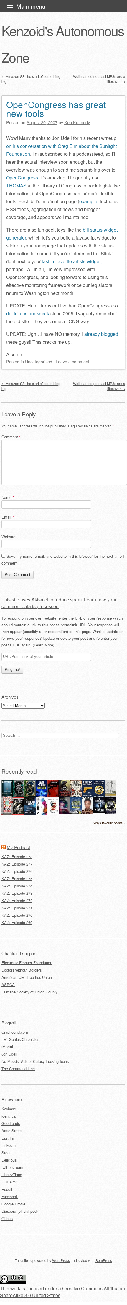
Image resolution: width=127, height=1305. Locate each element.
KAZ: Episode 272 (16, 900)
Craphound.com (14, 1032)
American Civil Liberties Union (26, 977)
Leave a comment (72, 361)
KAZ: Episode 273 (16, 893)
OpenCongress (22, 177)
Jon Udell (9, 1054)
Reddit (6, 1189)
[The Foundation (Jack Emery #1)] (99, 811)
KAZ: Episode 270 (16, 915)
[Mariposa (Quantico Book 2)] (18, 813)
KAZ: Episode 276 (16, 871)
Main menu (30, 6)
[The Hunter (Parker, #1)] (53, 796)
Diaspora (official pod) (19, 1211)
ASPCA (8, 984)
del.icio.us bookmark (27, 313)
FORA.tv (8, 1182)
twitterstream (12, 1167)
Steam (7, 1152)
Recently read (19, 771)
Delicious (9, 1160)
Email (7, 517)
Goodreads (10, 1123)
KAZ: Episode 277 (16, 864)
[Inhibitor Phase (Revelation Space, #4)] (30, 813)
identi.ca (8, 1116)
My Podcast (18, 847)
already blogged (101, 334)
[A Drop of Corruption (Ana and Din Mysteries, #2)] (18, 795)
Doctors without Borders (21, 970)
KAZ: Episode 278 (16, 856)
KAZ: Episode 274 (16, 886)
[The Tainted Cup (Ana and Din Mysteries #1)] (30, 795)
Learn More (43, 645)
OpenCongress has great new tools (56, 108)
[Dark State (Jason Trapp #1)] (41, 796)
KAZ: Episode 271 (16, 908)
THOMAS (16, 185)
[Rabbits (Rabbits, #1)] (41, 813)
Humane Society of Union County (29, 992)
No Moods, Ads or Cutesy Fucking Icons (35, 1061)
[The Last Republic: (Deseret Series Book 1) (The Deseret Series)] (99, 796)
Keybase (8, 1108)
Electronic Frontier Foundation (26, 962)
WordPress (61, 1260)
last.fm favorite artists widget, (72, 261)
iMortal (7, 1046)
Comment (11, 436)
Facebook (9, 1196)
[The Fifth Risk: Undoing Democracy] (53, 812)
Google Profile (13, 1204)
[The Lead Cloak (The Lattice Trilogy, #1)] (110, 812)
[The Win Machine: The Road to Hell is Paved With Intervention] (7, 814)
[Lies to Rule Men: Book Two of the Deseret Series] (87, 796)
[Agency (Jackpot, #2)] (87, 812)
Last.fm (7, 1138)
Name (7, 497)
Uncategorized (38, 361)
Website (8, 536)
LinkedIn (8, 1145)
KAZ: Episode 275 (16, 878)
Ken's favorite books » (109, 822)
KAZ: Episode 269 (16, 922)
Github (7, 1218)
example (88, 201)
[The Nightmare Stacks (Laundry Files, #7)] (76, 812)
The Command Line (18, 1068)
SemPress (103, 1260)
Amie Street (11, 1130)
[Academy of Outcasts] (64, 795)
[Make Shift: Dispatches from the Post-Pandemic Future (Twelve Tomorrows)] (64, 812)
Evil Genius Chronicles (20, 1039)
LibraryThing (11, 1174)
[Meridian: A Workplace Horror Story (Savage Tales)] (7, 796)
